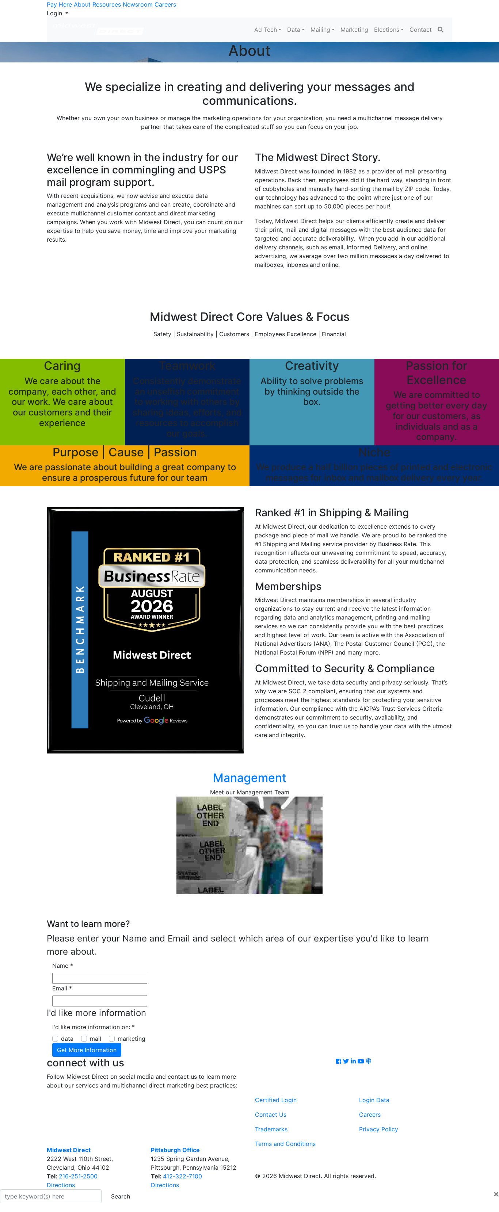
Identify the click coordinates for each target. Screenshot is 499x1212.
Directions (61, 1185)
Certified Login (276, 1100)
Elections (386, 29)
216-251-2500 (78, 1176)
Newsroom (138, 4)
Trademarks (271, 1129)
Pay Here (59, 4)
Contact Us (270, 1114)
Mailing (320, 29)
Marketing (354, 29)
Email (62, 988)
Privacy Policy (378, 1129)
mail (95, 1038)
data (67, 1038)
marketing (131, 1038)
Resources (106, 4)
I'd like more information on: (93, 1027)
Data (293, 29)
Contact (421, 29)
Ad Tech (265, 29)
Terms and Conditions (285, 1143)
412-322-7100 (182, 1176)
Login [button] (55, 13)
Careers (165, 4)
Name (62, 965)
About (82, 4)
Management (249, 778)
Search (120, 1196)
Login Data (374, 1100)
